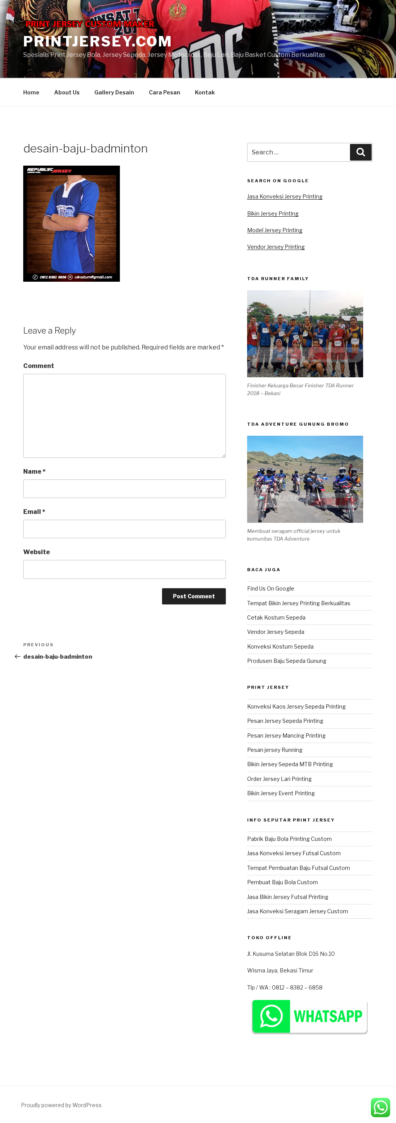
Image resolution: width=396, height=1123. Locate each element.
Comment (38, 366)
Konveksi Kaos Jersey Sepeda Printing (296, 706)
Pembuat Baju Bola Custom (282, 882)
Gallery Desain (114, 92)
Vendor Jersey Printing (276, 246)
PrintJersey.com (97, 41)
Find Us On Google (270, 588)
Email (34, 511)
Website (36, 552)
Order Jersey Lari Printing (279, 778)
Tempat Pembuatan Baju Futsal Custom (298, 868)
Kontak (205, 92)
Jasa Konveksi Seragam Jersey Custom (297, 911)
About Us (67, 92)
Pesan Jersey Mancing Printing (286, 735)
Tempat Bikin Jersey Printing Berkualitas (298, 603)
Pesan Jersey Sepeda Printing (285, 720)
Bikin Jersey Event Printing (281, 793)
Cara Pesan (164, 92)
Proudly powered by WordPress (61, 1105)
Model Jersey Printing (274, 230)
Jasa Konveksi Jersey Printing (285, 196)
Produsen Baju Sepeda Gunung (286, 660)
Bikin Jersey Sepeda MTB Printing (290, 764)
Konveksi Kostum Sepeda (280, 646)
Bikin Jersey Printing (273, 213)
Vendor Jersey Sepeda (275, 631)
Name (34, 471)
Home (31, 92)
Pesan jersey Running (274, 749)
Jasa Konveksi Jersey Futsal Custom (294, 853)
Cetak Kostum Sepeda (276, 617)
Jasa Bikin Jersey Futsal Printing (287, 897)
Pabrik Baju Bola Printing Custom (289, 838)
